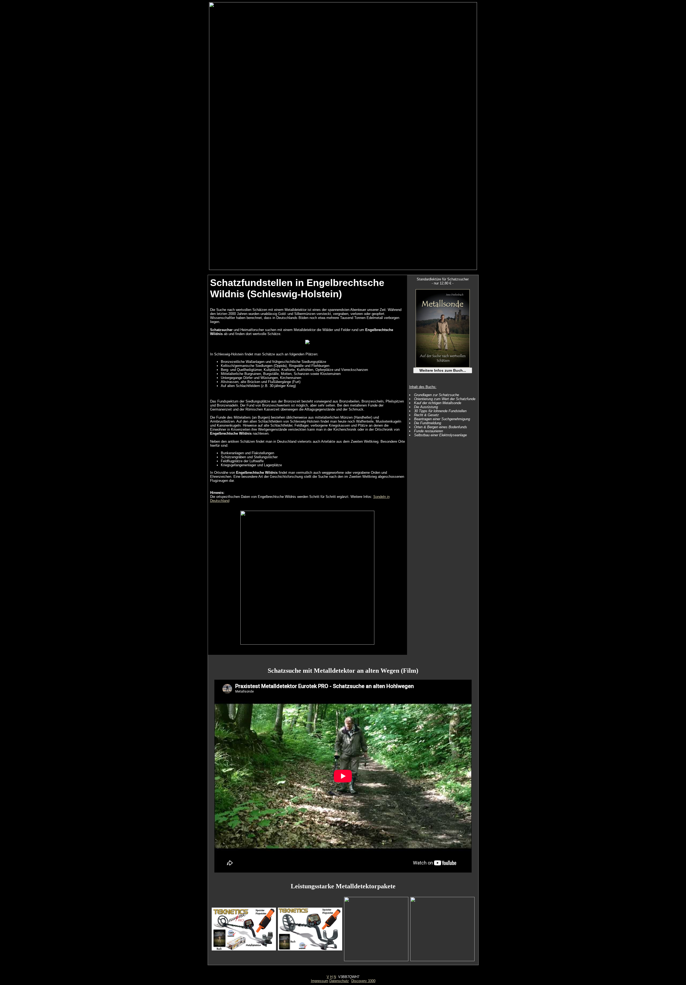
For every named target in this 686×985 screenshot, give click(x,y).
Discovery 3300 (363, 981)
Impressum (319, 981)
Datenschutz (339, 981)
